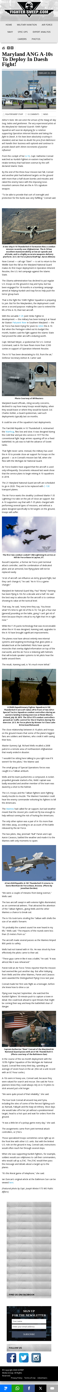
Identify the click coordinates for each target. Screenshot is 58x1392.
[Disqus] (29, 1245)
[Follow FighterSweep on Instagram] (36, 1358)
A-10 (27, 156)
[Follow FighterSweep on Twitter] (24, 1358)
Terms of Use (30, 1378)
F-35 (21, 316)
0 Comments (33, 114)
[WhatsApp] (17, 1388)
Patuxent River (19, 322)
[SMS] (6, 1388)
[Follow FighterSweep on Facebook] (11, 1358)
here (11, 1182)
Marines (10, 808)
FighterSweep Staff (14, 114)
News (45, 114)
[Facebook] (29, 1388)
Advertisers (42, 1378)
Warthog (10, 431)
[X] (40, 1388)
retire (40, 326)
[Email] (52, 1388)
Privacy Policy (16, 1378)
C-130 (47, 486)
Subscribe (29, 1334)
